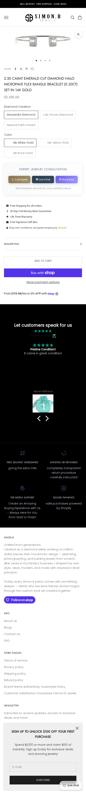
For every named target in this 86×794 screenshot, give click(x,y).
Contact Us (12, 634)
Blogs (8, 627)
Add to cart (43, 261)
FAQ (7, 641)
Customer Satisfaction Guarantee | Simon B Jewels (40, 693)
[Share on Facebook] (15, 69)
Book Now (68, 179)
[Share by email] (32, 69)
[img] (43, 331)
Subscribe (43, 780)
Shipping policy (15, 674)
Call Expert (21, 179)
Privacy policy (14, 667)
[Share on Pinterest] (26, 69)
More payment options (43, 282)
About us (10, 621)
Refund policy (13, 680)
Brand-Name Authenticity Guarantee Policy (34, 687)
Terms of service (15, 660)
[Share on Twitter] (21, 69)
